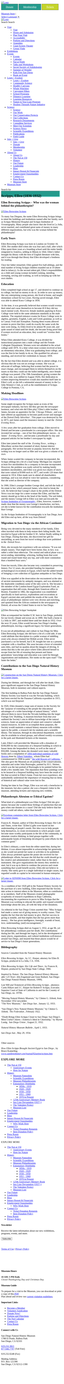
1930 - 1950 (25, 1091)
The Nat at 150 (20, 158)
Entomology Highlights (24, 1083)
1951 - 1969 (25, 1094)
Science (10, 107)
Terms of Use (7, 1249)
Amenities (18, 43)
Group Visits (19, 48)
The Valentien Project (23, 1105)
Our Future (18, 163)
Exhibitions (12, 51)
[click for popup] (32, 677)
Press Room (18, 179)
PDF (16, 1294)
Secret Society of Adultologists (27, 67)
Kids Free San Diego (23, 72)
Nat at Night (19, 62)
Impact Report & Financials (26, 171)
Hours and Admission (23, 32)
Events (10, 54)
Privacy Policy (14, 1137)
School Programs (21, 94)
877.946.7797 (7, 1349)
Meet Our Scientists (22, 126)
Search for (6, 189)
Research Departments (23, 120)
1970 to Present (26, 1097)
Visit (9, 27)
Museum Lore (19, 1107)
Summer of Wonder (22, 70)
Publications (19, 134)
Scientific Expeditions (23, 131)
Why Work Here (21, 1123)
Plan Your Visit (20, 35)
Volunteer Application (17, 1310)
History (16, 160)
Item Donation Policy (23, 1131)
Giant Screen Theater (23, 46)
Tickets (50, 6)
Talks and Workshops (23, 64)
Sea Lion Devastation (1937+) (27, 1102)
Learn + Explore (15, 78)
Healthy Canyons (21, 86)
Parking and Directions (24, 40)
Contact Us (18, 176)
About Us (11, 152)
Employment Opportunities (26, 174)
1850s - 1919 (25, 1086)
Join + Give (12, 139)
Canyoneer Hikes (21, 91)
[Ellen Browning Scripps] (13, 211)
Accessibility (19, 38)
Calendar (17, 59)
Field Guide (18, 136)
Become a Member (16, 1308)
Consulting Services (22, 123)
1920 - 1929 (25, 1089)
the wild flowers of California (46, 759)
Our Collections (20, 118)
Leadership (18, 166)
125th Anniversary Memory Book (29, 1099)
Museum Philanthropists (24, 1081)
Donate (9, 6)
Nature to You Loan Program (26, 102)
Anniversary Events (22, 1067)
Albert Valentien (25, 756)
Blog (15, 168)
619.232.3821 (7, 1346)
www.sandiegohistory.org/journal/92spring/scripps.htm (27, 1053)
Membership (29, 6)
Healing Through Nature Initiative (29, 104)
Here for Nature (20, 1070)
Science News (19, 128)
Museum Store (8, 13)
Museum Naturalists (22, 1075)
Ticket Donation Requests (25, 1129)
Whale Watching (21, 88)
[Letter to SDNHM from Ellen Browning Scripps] (32, 881)
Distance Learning (21, 96)
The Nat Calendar (15, 1318)
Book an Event (20, 75)
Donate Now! (13, 1313)
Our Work (18, 112)
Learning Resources (22, 99)
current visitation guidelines (40, 1296)
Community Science (22, 83)
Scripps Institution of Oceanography (18, 501)
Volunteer (17, 150)
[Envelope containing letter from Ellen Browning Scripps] (32, 818)
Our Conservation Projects (25, 115)
